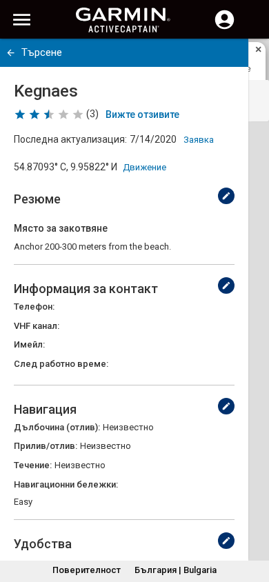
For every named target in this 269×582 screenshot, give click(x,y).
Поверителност (86, 570)
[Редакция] (226, 196)
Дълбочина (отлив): (57, 427)
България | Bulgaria (175, 570)
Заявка (198, 139)
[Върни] (10, 53)
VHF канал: (36, 326)
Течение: (33, 465)
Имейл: (29, 344)
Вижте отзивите (142, 114)
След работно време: (61, 364)
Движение (144, 167)
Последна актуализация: (70, 139)
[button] (251, 519)
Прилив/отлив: (45, 446)
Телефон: (34, 306)
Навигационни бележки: (66, 484)
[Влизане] (224, 27)
